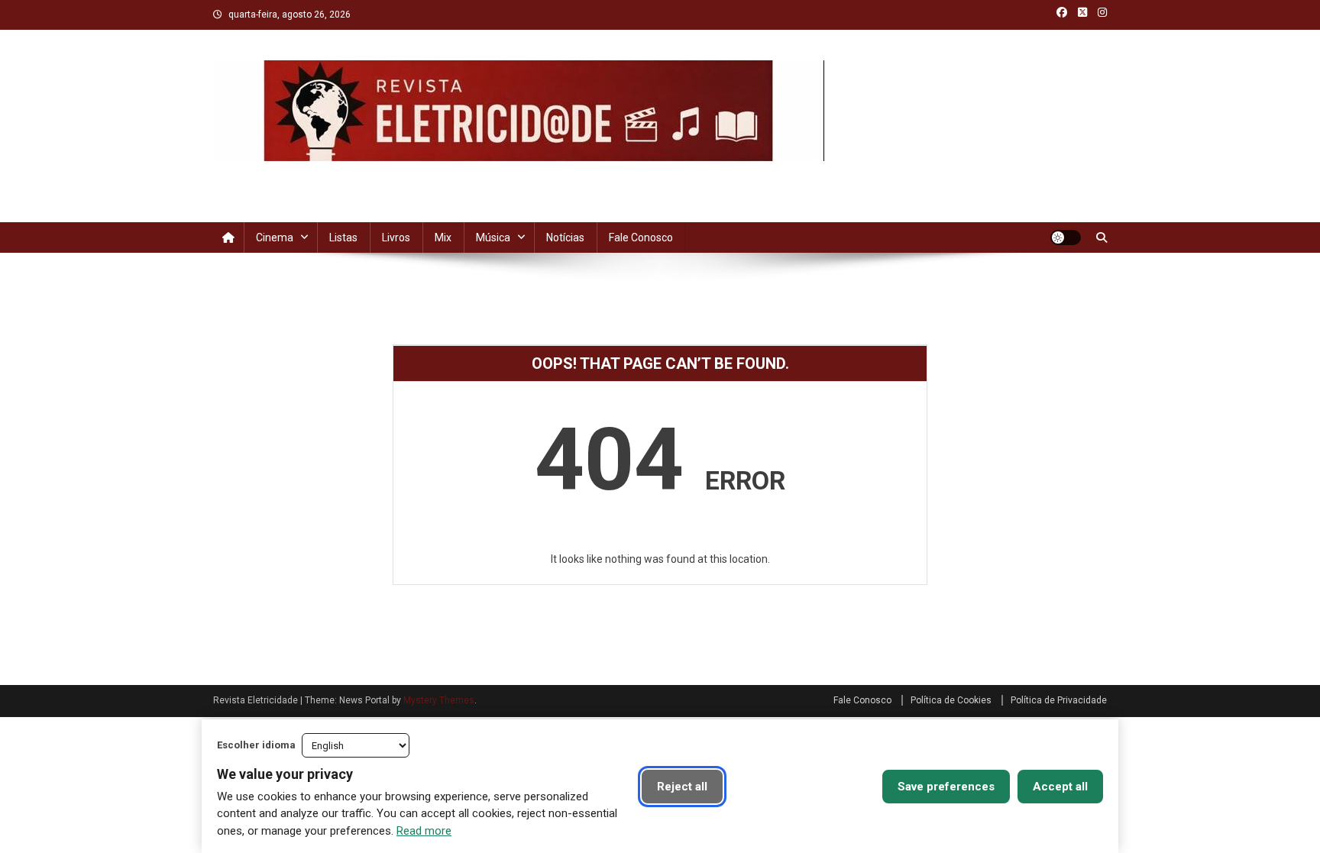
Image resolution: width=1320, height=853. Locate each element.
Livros (396, 237)
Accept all (1060, 786)
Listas (343, 237)
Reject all (682, 786)
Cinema (274, 237)
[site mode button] (1065, 237)
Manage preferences (802, 786)
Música (493, 237)
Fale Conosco (641, 237)
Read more (423, 831)
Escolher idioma (256, 745)
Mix (443, 237)
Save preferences (946, 786)
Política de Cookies (951, 700)
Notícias (565, 237)
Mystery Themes (438, 700)
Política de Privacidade (1059, 700)
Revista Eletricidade (322, 176)
